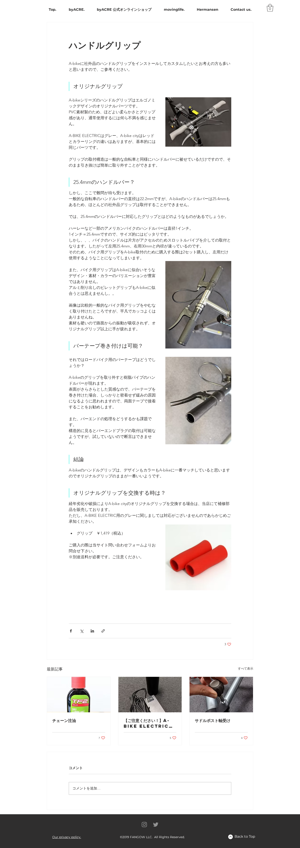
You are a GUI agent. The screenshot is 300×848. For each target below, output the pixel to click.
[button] (66, 837)
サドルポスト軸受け (212, 720)
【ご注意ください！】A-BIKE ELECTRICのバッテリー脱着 (148, 723)
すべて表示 (245, 668)
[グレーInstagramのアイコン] (144, 824)
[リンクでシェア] (103, 631)
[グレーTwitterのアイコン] (155, 824)
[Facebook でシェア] (71, 631)
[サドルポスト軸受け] (221, 694)
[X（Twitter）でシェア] (82, 631)
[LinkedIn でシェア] (92, 631)
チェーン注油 (64, 720)
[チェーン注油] (78, 694)
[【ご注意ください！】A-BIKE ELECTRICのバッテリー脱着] (150, 694)
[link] (270, 8)
